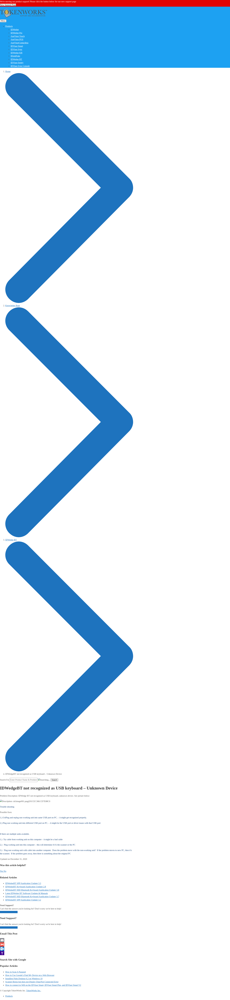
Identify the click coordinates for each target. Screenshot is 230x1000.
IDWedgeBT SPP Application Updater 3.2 (23, 900)
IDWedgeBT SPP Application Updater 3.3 (23, 883)
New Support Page (8, 5)
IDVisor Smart (17, 46)
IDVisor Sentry (17, 62)
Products (9, 26)
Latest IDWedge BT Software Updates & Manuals (26, 893)
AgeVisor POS (17, 39)
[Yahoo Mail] (66, 953)
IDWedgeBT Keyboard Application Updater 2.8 (25, 887)
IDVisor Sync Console (20, 66)
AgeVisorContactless (19, 43)
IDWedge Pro (16, 33)
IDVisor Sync (16, 49)
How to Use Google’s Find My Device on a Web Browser (29, 975)
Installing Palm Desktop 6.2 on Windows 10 (23, 978)
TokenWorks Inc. (33, 990)
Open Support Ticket (9, 912)
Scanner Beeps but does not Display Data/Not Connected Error (31, 982)
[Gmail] (66, 944)
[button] (2, 871)
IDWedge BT (16, 59)
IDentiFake (15, 56)
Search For (4, 780)
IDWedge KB (16, 53)
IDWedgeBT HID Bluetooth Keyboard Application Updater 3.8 (32, 890)
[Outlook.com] (66, 949)
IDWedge (15, 29)
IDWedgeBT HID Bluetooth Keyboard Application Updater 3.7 (32, 896)
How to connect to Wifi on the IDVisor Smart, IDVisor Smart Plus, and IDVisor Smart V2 (43, 985)
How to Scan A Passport (15, 972)
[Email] (66, 940)
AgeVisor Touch (18, 36)
